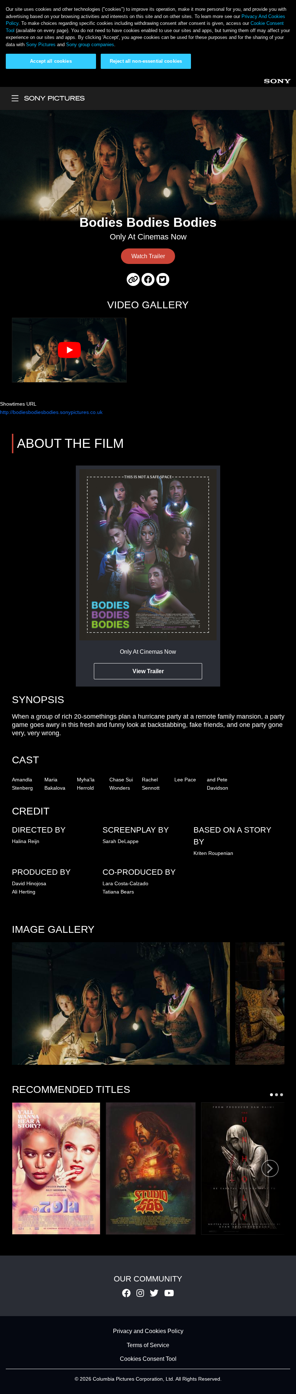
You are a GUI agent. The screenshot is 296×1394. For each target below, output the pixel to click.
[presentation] (270, 1168)
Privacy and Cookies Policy (148, 1331)
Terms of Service (148, 1345)
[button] (121, 1003)
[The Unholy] (244, 1168)
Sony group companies (90, 44)
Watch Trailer (148, 256)
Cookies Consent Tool (148, 1359)
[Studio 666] (151, 1168)
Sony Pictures (41, 44)
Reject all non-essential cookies (146, 61)
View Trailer (148, 671)
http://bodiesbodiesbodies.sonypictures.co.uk (51, 412)
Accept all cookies (50, 61)
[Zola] (56, 1168)
